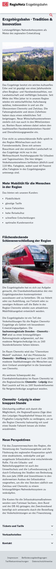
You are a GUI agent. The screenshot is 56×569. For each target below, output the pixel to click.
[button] (28, 526)
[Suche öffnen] (51, 15)
